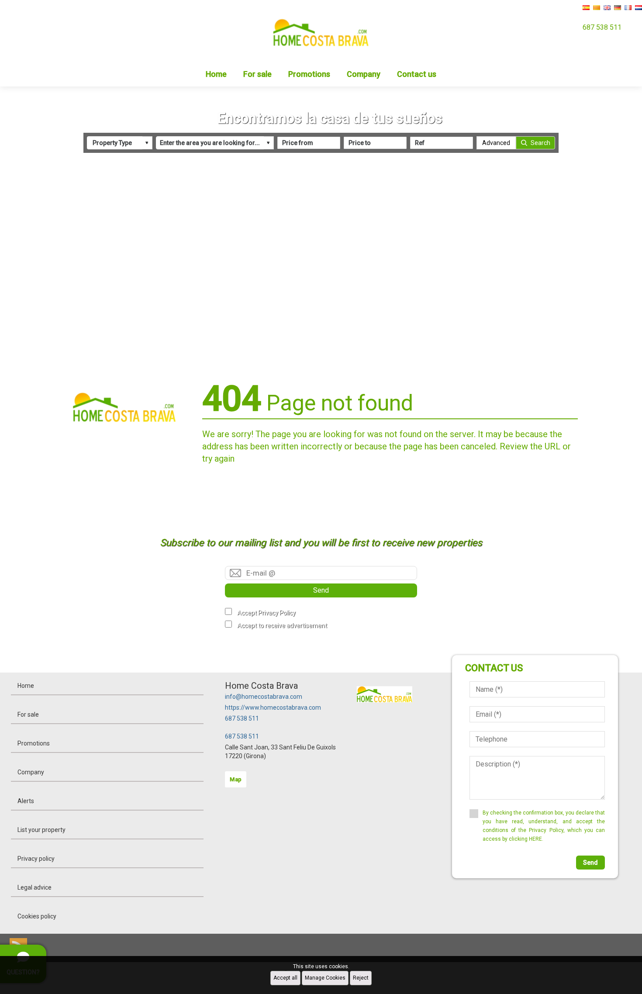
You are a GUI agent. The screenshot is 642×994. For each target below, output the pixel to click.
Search (540, 142)
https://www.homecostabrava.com (273, 707)
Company (363, 74)
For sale (257, 74)
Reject (361, 978)
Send (321, 590)
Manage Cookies (325, 978)
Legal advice (34, 887)
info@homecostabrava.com (263, 696)
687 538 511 (242, 718)
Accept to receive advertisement (282, 625)
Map (236, 779)
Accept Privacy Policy (266, 612)
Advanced (496, 142)
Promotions (309, 74)
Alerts (25, 800)
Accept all (285, 978)
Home (216, 74)
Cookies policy (36, 916)
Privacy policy (36, 858)
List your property (41, 829)
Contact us (416, 74)
